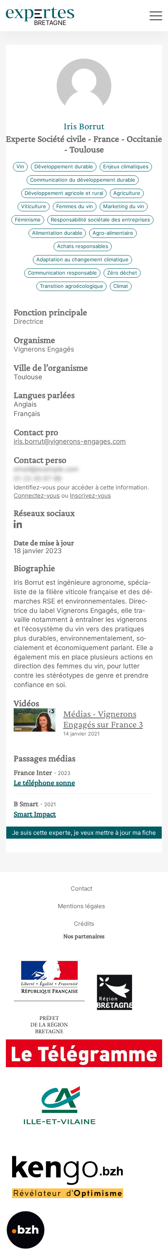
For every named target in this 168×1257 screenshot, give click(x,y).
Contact (81, 888)
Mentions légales (81, 906)
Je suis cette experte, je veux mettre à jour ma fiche (84, 832)
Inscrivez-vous (90, 495)
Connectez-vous (37, 495)
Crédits (84, 923)
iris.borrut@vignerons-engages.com (70, 441)
